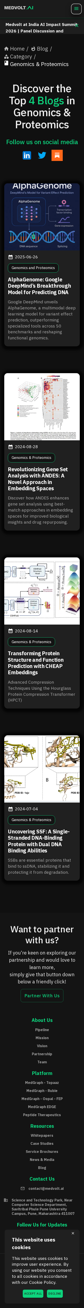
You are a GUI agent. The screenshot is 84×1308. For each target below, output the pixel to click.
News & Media (42, 1159)
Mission (42, 1038)
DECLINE (54, 1293)
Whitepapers (42, 1135)
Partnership (42, 1054)
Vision (42, 1046)
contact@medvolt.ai (46, 1188)
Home (17, 48)
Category (21, 56)
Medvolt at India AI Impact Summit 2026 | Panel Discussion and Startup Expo (42, 30)
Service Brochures (42, 1151)
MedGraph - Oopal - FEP (42, 1098)
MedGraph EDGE (42, 1107)
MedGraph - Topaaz (42, 1082)
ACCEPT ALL (33, 1293)
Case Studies (42, 1143)
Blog (42, 48)
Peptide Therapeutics (42, 1115)
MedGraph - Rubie (42, 1090)
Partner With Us (42, 996)
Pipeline (42, 1030)
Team (42, 1062)
